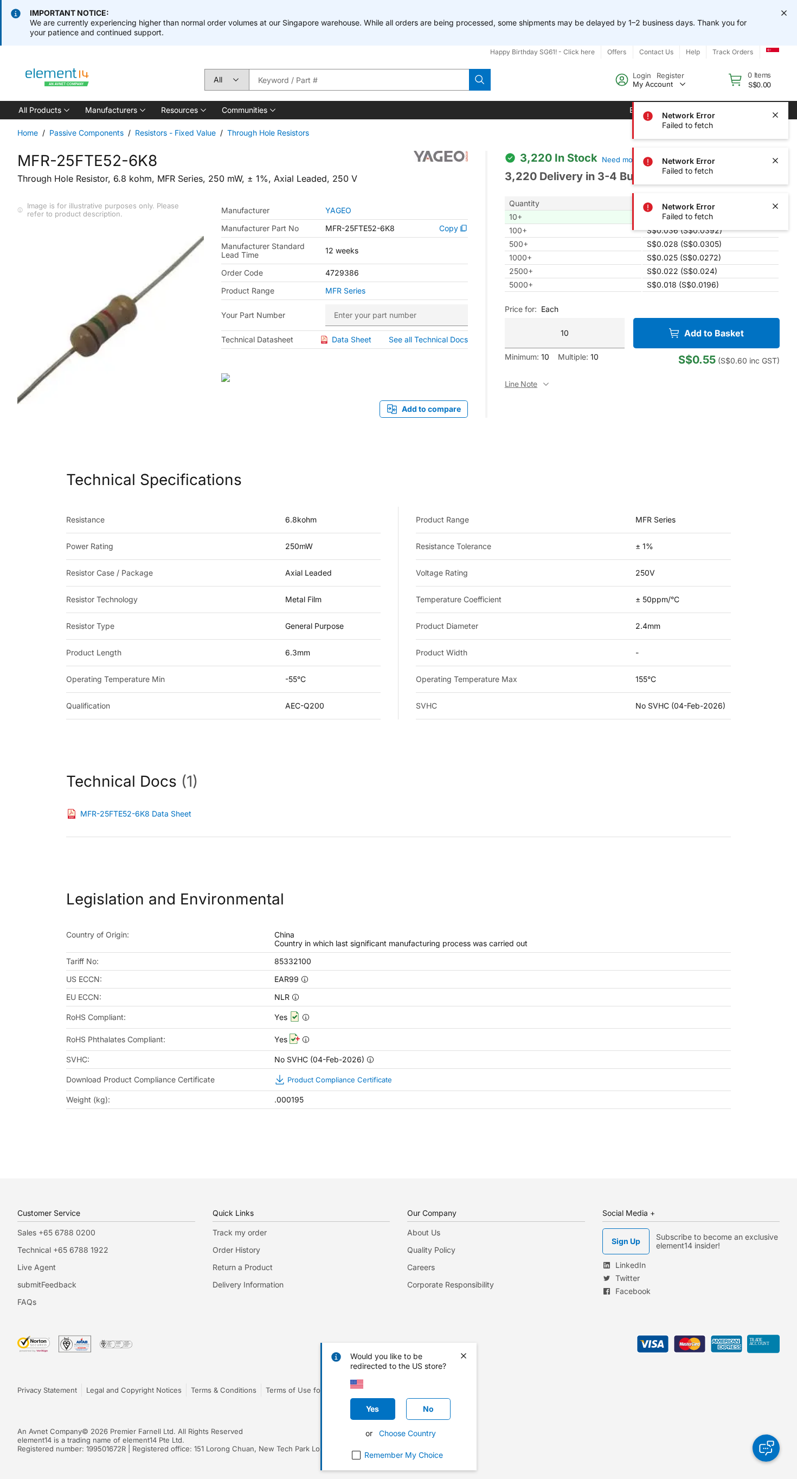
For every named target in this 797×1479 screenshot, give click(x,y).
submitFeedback (46, 1284)
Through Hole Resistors (268, 132)
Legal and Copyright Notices (134, 1390)
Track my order (240, 1232)
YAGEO (338, 210)
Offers (616, 52)
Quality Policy (431, 1249)
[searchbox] (359, 80)
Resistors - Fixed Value (175, 132)
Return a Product (243, 1267)
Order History (236, 1249)
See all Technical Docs (428, 339)
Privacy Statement (47, 1390)
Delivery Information (248, 1284)
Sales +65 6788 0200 (56, 1232)
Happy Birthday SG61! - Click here (542, 52)
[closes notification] (784, 13)
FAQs (26, 1301)
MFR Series (345, 290)
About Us (423, 1232)
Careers (421, 1267)
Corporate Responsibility (450, 1284)
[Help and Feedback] (766, 1448)
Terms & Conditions (223, 1390)
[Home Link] (57, 80)
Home (27, 132)
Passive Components (86, 132)
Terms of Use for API (301, 1390)
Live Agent (36, 1267)
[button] (43, 110)
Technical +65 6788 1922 (62, 1249)
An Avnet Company (49, 1431)
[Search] (480, 80)
